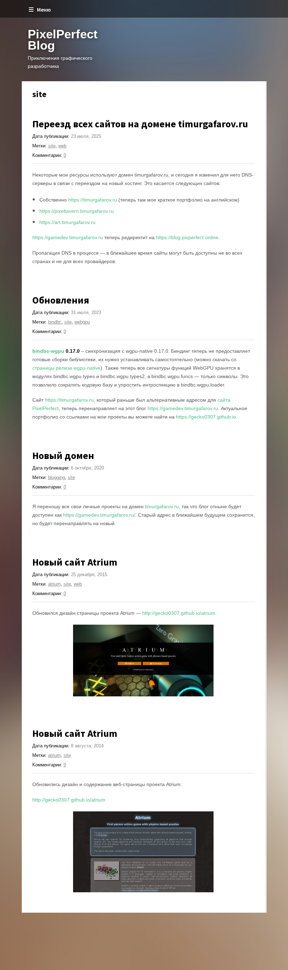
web (62, 145)
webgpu (82, 322)
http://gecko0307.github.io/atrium (178, 613)
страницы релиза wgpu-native (66, 368)
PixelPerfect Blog (63, 39)
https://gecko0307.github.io (206, 417)
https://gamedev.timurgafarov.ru (67, 237)
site (51, 145)
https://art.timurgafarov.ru (67, 222)
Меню (44, 9)
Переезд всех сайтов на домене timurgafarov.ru (140, 123)
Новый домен (63, 455)
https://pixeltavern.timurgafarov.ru (76, 211)
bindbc (54, 322)
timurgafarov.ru (162, 506)
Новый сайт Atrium (74, 562)
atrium (54, 584)
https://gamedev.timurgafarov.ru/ (99, 515)
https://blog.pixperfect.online (187, 237)
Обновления (60, 300)
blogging (56, 477)
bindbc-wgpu (48, 351)
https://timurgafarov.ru (92, 200)
